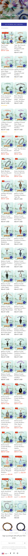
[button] (22, 2)
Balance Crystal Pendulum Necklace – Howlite (20, 285)
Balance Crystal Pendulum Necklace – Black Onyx (7, 353)
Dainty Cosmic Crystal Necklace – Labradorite (6, 422)
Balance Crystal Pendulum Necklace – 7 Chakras (7, 376)
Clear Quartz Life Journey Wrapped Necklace (19, 493)
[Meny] (2, 2)
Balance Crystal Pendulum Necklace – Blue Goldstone (20, 330)
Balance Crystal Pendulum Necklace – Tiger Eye (20, 195)
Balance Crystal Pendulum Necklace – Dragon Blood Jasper (7, 308)
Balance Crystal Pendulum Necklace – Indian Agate (7, 285)
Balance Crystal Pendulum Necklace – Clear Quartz (20, 308)
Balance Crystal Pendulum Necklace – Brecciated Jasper (7, 330)
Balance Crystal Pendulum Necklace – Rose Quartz (20, 218)
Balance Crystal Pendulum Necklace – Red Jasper (20, 240)
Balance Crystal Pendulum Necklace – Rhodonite (7, 240)
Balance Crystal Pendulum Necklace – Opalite (7, 263)
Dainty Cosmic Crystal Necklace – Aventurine (6, 446)
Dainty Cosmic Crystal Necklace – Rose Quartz (6, 398)
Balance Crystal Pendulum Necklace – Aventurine (20, 353)
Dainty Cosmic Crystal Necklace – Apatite (19, 446)
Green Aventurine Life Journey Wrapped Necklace (6, 493)
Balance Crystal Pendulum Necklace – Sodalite (7, 218)
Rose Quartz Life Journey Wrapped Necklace (6, 470)
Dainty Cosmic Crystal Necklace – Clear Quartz (19, 422)
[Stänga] (25, 533)
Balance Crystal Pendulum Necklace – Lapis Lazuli (20, 263)
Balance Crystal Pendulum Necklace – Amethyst (20, 376)
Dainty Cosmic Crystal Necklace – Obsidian (19, 398)
